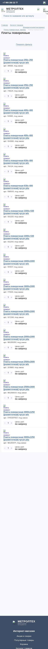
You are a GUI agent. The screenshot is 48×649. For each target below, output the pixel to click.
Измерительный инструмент (34, 27)
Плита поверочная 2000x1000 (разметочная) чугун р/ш (19, 338)
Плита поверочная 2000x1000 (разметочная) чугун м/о (19, 312)
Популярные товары (24, 640)
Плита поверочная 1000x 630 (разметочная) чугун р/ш (18, 237)
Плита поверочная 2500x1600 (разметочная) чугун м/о (19, 363)
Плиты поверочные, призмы (15, 30)
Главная (4, 25)
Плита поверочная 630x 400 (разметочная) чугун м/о (18, 161)
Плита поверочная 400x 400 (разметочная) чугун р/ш (18, 136)
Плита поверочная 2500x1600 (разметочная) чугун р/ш (19, 388)
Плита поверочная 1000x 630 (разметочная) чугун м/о (18, 212)
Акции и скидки (24, 636)
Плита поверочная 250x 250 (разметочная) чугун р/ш (18, 86)
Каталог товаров (16, 25)
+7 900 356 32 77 (10, 3)
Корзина (24, 644)
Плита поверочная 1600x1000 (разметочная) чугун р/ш (19, 287)
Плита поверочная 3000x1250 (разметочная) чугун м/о (19, 413)
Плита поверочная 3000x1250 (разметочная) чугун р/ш (19, 438)
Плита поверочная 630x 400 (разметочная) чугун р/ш (18, 187)
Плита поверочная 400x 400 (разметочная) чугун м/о (18, 111)
